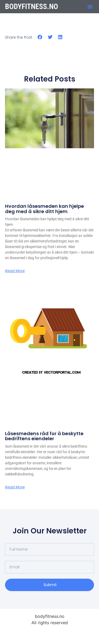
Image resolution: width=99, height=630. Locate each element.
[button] (90, 7)
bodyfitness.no (31, 6)
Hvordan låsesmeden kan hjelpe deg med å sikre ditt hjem (44, 209)
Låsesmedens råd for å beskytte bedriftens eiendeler (44, 436)
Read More (15, 271)
